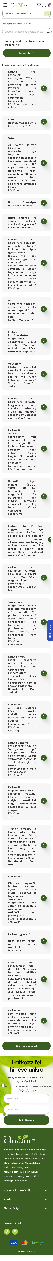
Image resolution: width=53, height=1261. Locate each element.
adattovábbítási (35, 1086)
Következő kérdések (27, 1045)
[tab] (26, 1190)
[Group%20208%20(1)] (15, 1232)
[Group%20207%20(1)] (7, 1232)
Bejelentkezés (27, 53)
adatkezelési (21, 1086)
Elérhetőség (11, 1208)
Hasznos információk (17, 1190)
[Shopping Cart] (49, 5)
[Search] (47, 13)
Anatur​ (8, 1199)
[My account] (44, 5)
